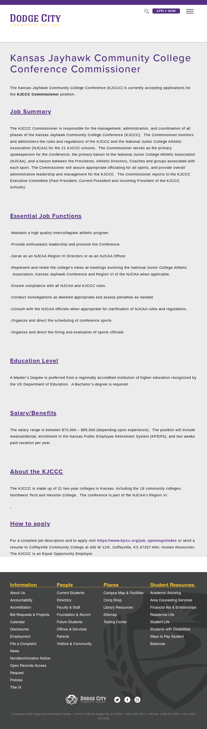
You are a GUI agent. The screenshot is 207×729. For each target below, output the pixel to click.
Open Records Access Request (28, 669)
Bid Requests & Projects (29, 614)
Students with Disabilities (170, 628)
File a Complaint (23, 643)
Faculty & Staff (68, 607)
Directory (64, 599)
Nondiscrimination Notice (30, 658)
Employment (20, 636)
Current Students (70, 592)
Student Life (160, 621)
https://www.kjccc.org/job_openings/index (137, 541)
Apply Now (166, 11)
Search (146, 11)
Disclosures (19, 628)
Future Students (69, 621)
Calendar (17, 621)
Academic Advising (165, 592)
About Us (17, 592)
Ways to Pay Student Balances (167, 639)
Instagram (137, 700)
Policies (16, 679)
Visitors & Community (74, 643)
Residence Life (162, 614)
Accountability (21, 599)
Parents (63, 636)
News (14, 650)
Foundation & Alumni (74, 614)
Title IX (15, 687)
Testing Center (115, 621)
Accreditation (20, 607)
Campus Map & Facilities (124, 592)
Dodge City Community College (35, 20)
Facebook (127, 700)
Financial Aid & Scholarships (173, 607)
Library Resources (118, 607)
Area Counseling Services (171, 599)
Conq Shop (113, 599)
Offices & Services (72, 628)
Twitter (117, 700)
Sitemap (110, 614)
